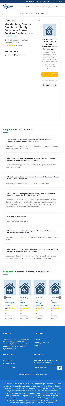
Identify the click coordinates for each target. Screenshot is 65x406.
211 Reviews (19, 45)
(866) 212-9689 (50, 73)
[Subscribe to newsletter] (59, 368)
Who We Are (29, 7)
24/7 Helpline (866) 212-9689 (51, 2)
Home (21, 7)
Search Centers (40, 13)
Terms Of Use (10, 364)
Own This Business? (11, 36)
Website (47, 85)
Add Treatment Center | (33, 2)
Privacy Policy (10, 367)
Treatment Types (40, 7)
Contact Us (28, 13)
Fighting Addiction (53, 7)
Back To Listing (11, 20)
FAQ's (21, 13)
